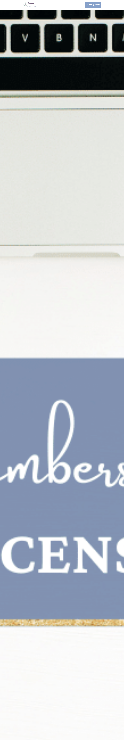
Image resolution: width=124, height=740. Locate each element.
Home (77, 5)
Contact (82, 5)
